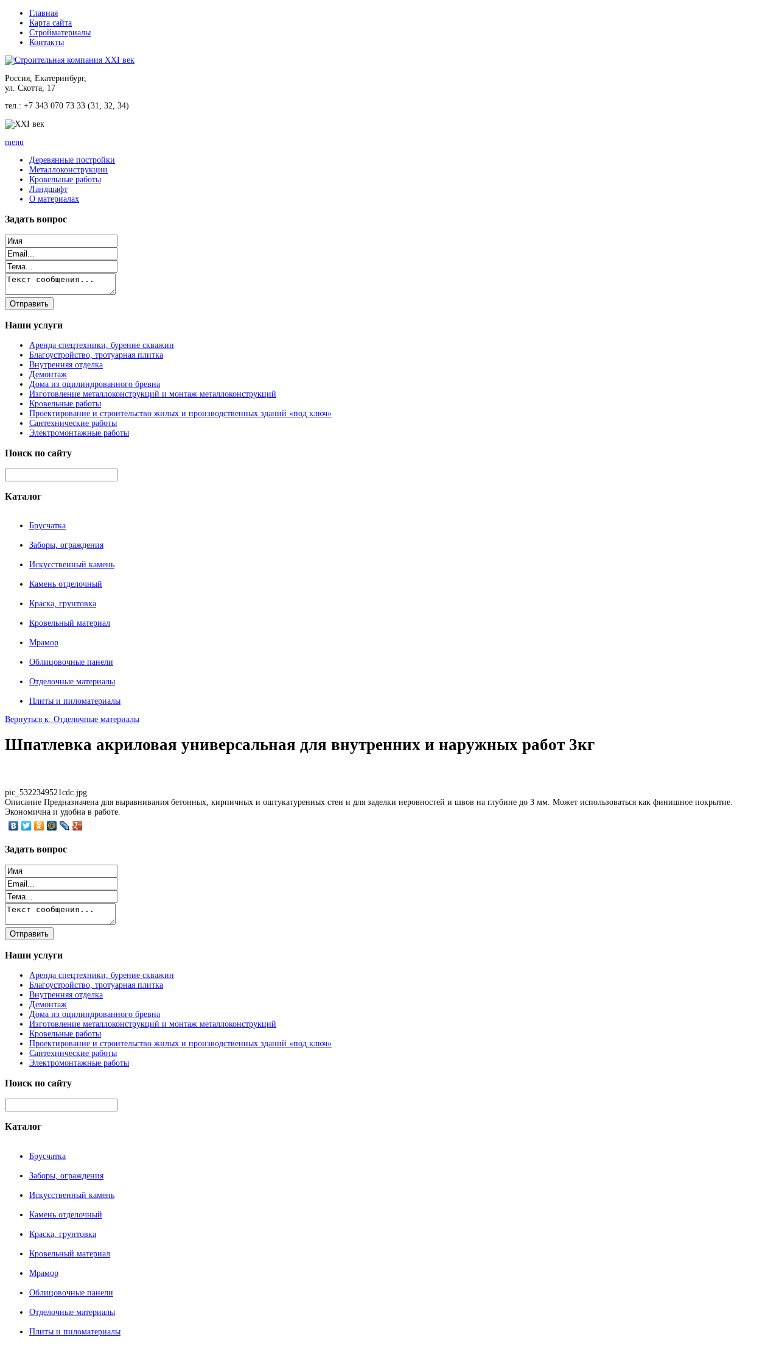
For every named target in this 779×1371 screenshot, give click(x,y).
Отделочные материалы (72, 681)
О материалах (54, 199)
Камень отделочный (65, 584)
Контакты (46, 42)
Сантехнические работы (73, 423)
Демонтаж (48, 374)
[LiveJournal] (64, 826)
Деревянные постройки (72, 160)
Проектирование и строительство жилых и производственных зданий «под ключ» (180, 413)
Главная (43, 13)
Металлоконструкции (68, 169)
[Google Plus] (77, 826)
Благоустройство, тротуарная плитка (96, 355)
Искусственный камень (71, 564)
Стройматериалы (60, 32)
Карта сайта (50, 22)
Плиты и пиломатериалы (75, 701)
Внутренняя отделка (66, 364)
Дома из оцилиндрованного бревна (94, 384)
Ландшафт (48, 189)
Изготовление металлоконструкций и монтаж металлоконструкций (152, 394)
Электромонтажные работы (79, 433)
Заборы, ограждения (66, 545)
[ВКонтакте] (13, 826)
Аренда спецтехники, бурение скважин (101, 345)
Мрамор (43, 642)
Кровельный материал (69, 623)
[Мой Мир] (52, 826)
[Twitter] (26, 826)
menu (14, 142)
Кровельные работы (65, 179)
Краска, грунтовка (62, 603)
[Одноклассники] (39, 826)
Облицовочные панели (71, 662)
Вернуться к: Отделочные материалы (72, 719)
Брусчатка (47, 525)
